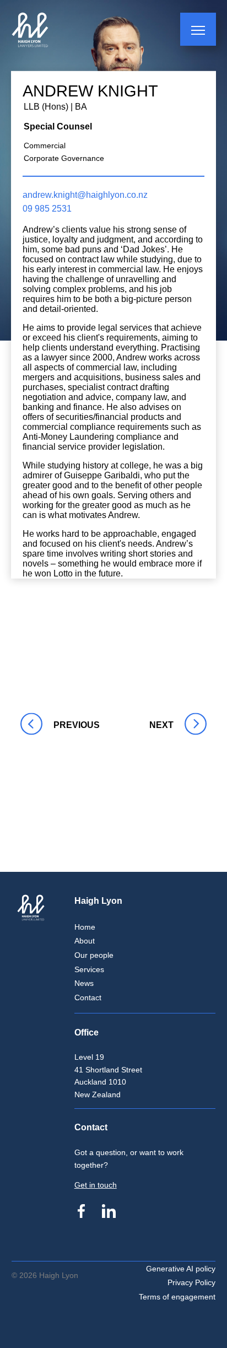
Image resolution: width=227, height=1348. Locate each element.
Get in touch (95, 1184)
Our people (94, 955)
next (158, 725)
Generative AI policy (180, 1268)
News (84, 983)
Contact (87, 997)
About (84, 940)
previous (30, 725)
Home (84, 927)
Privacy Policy (191, 1282)
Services (89, 969)
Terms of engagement (177, 1296)
